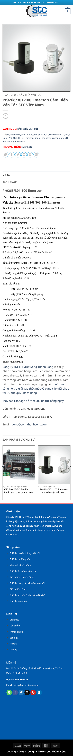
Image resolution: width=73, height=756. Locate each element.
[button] (5, 11)
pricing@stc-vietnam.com (26, 685)
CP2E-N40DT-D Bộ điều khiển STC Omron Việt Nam (19, 491)
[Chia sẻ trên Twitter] (18, 154)
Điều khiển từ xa (18, 589)
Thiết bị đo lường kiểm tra (23, 571)
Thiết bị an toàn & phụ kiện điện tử (27, 595)
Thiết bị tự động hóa (20, 559)
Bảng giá (14, 637)
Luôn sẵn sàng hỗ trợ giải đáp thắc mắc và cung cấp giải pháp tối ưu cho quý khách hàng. (36, 388)
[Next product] (5, 116)
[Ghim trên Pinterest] (30, 154)
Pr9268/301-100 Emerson (21, 137)
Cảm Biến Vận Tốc (30, 94)
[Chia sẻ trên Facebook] (12, 154)
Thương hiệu (16, 631)
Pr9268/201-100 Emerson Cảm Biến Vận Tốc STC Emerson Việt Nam (54, 491)
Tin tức (13, 643)
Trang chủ (9, 94)
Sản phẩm (15, 625)
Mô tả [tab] (6, 175)
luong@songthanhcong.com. (29, 424)
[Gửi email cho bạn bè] (24, 154)
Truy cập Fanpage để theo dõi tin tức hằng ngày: (34, 401)
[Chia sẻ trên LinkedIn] (36, 154)
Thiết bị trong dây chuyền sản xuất (27, 583)
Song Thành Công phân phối (49, 137)
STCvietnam (19, 141)
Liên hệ (13, 649)
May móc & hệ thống (20, 565)
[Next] (70, 474)
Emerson (26, 146)
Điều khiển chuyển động (22, 576)
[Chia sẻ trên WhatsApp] (5, 154)
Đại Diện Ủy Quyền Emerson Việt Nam (26, 134)
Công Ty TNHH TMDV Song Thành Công (28, 367)
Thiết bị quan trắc (18, 600)
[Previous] (3, 474)
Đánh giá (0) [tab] (10, 181)
